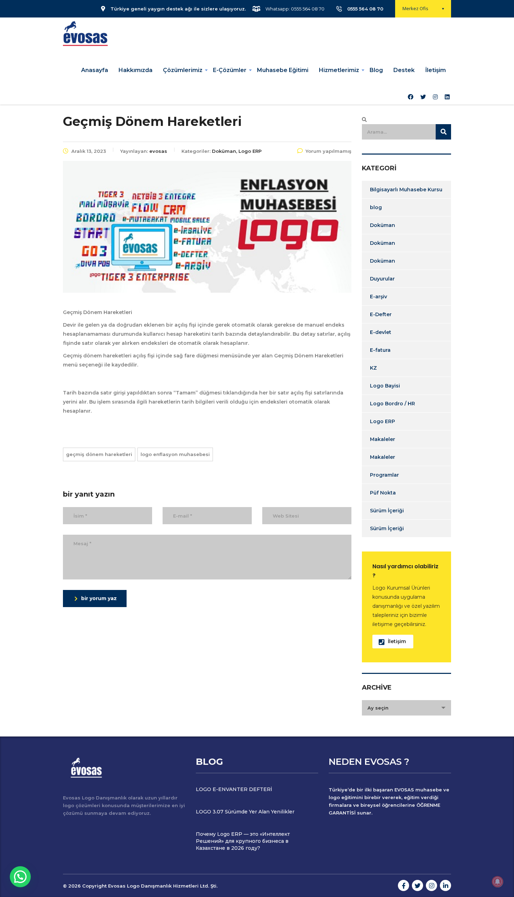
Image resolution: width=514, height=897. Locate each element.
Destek (404, 70)
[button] (20, 876)
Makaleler (382, 439)
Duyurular (382, 279)
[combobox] (406, 708)
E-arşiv (378, 296)
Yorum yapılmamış (328, 151)
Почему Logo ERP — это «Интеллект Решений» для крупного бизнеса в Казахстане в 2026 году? (243, 841)
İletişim (435, 70)
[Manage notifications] (497, 881)
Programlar (384, 475)
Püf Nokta (383, 493)
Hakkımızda (135, 70)
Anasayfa (94, 70)
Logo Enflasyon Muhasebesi (175, 454)
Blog (376, 70)
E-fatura (380, 350)
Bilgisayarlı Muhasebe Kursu (406, 189)
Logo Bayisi (385, 386)
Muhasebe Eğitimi (282, 70)
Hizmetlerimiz (339, 70)
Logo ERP (382, 421)
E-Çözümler (230, 70)
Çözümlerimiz (182, 70)
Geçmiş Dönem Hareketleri (99, 454)
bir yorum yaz (99, 598)
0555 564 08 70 (365, 9)
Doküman (382, 225)
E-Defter (381, 314)
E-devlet (380, 332)
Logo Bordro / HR (392, 403)
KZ (373, 368)
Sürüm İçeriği (387, 510)
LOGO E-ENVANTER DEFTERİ (234, 789)
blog (376, 207)
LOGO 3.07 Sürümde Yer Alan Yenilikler (245, 812)
